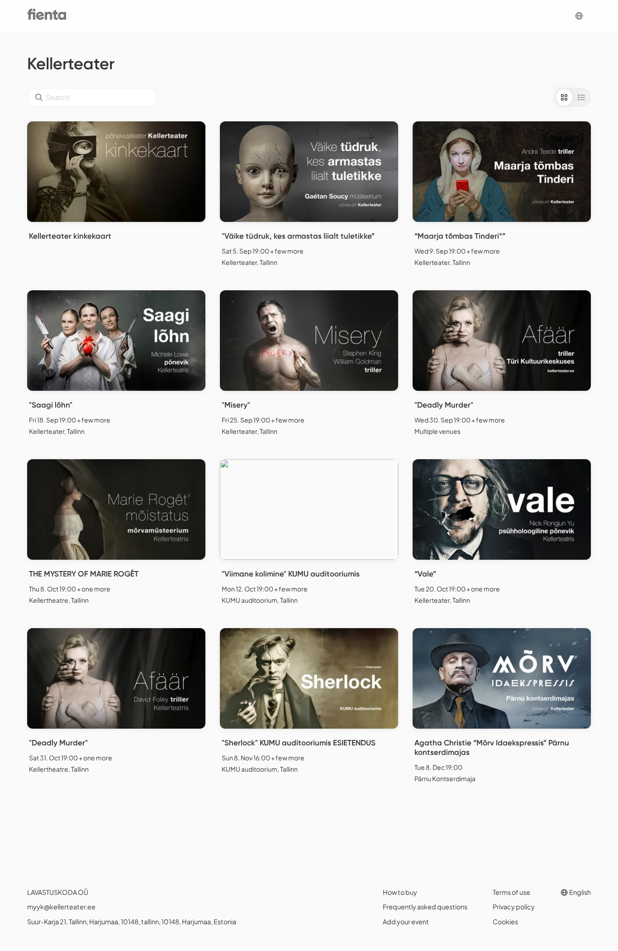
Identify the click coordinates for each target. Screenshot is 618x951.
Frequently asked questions (425, 907)
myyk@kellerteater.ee (61, 907)
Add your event (406, 921)
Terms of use (511, 892)
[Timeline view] (581, 97)
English (579, 892)
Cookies (505, 921)
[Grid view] (564, 97)
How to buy (400, 892)
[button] (579, 16)
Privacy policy (514, 907)
